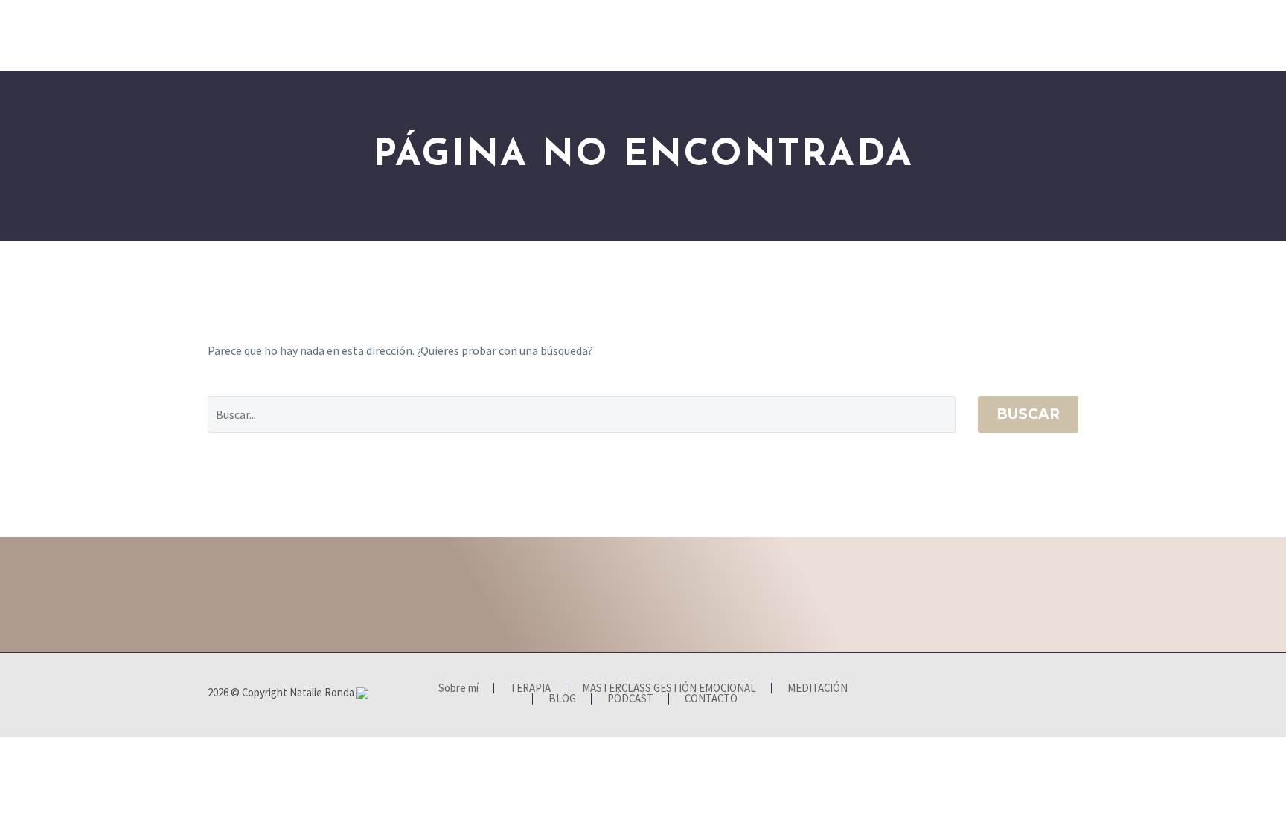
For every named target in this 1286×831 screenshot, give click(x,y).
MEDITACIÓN (597, 35)
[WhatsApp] (1074, 693)
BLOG (871, 35)
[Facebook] (1016, 693)
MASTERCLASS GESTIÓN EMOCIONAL (452, 35)
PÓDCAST (943, 35)
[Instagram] (1035, 693)
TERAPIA (316, 35)
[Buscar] (1080, 35)
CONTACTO (1027, 35)
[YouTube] (1055, 693)
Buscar (1028, 414)
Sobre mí (238, 35)
